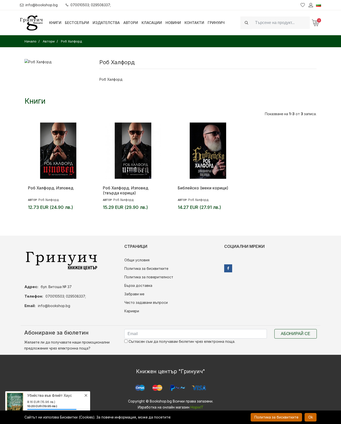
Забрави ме (134, 294)
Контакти (194, 22)
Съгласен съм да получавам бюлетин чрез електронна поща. (181, 341)
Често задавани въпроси (146, 302)
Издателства (106, 22)
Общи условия (137, 260)
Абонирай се (295, 334)
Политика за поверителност (148, 277)
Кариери (131, 311)
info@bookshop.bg (41, 5)
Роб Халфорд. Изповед (50, 187)
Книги (55, 22)
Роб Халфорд (48, 200)
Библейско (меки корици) (203, 187)
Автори (130, 22)
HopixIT (196, 407)
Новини (173, 22)
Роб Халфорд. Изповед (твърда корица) (125, 190)
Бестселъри (77, 22)
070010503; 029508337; (90, 5)
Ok (310, 417)
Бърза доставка (138, 285)
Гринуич (216, 22)
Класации (152, 22)
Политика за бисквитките (146, 268)
